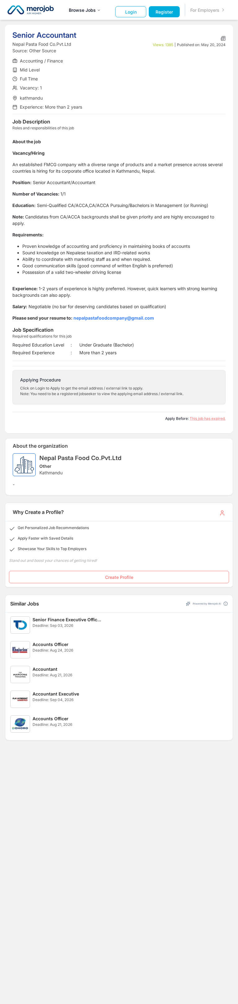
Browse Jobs (82, 10)
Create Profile (119, 577)
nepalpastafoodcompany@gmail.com (113, 318)
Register (164, 12)
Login (131, 12)
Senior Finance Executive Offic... (67, 619)
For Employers (204, 10)
